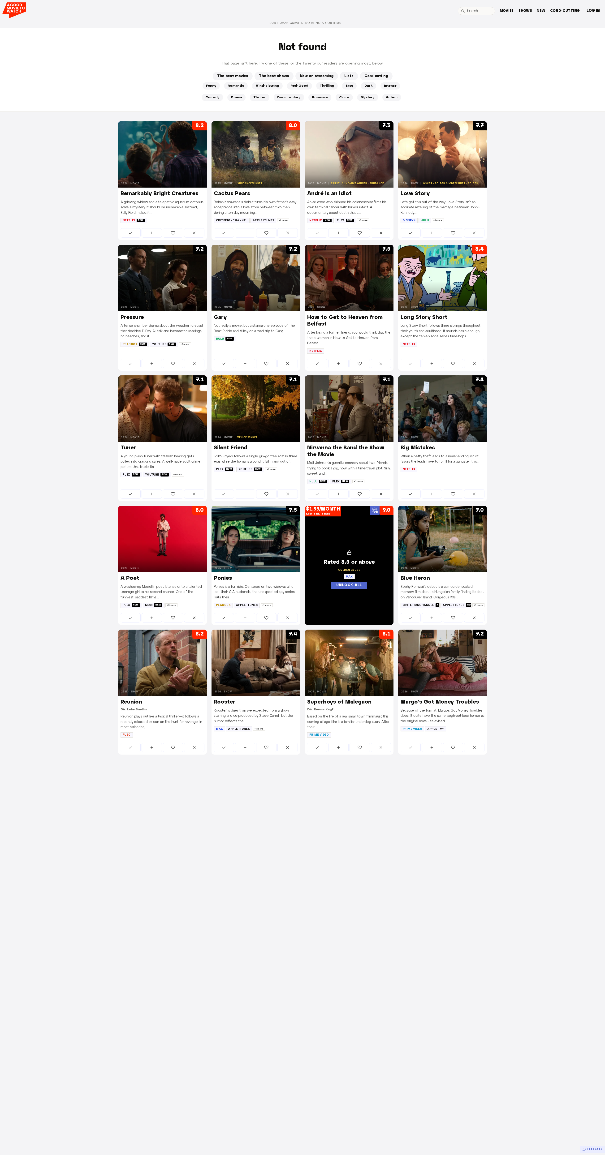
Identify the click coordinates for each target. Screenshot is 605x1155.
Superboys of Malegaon (339, 702)
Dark (368, 85)
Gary (220, 317)
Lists (349, 76)
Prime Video (319, 734)
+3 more (363, 220)
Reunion (131, 702)
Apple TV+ (435, 728)
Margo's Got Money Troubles (440, 702)
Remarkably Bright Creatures (159, 193)
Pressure (132, 317)
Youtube (163, 344)
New (541, 11)
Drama (236, 97)
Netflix (133, 220)
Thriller (259, 97)
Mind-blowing (267, 85)
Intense (390, 85)
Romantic (236, 85)
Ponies (223, 578)
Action (392, 97)
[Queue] (152, 233)
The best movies (232, 76)
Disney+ (409, 220)
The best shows (274, 76)
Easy (349, 85)
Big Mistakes (418, 448)
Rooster (224, 702)
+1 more (283, 220)
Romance (320, 97)
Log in (593, 11)
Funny (211, 85)
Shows (525, 11)
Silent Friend (230, 448)
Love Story (415, 193)
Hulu (425, 220)
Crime (344, 97)
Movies (507, 11)
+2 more (185, 344)
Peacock (134, 344)
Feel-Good (299, 85)
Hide (194, 233)
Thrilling (327, 85)
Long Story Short (424, 317)
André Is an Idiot (329, 193)
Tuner (128, 448)
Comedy (212, 97)
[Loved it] (173, 233)
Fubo (127, 734)
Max (219, 728)
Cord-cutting (565, 11)
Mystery (368, 97)
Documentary (289, 97)
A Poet (130, 578)
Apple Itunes (263, 220)
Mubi (153, 605)
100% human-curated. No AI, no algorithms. (304, 23)
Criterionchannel (231, 220)
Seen (131, 233)
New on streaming (316, 76)
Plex (345, 220)
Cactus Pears (232, 193)
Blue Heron (415, 578)
